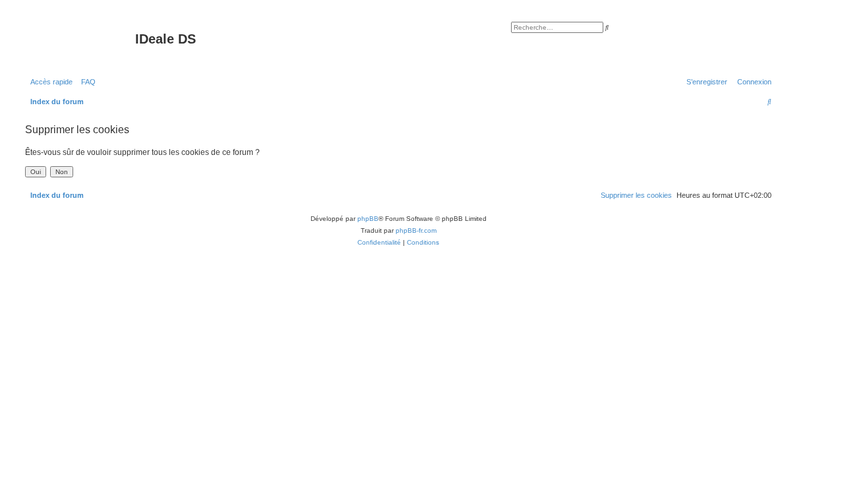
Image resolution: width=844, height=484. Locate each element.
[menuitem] (86, 82)
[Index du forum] (78, 43)
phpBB (367, 218)
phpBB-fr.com (416, 230)
